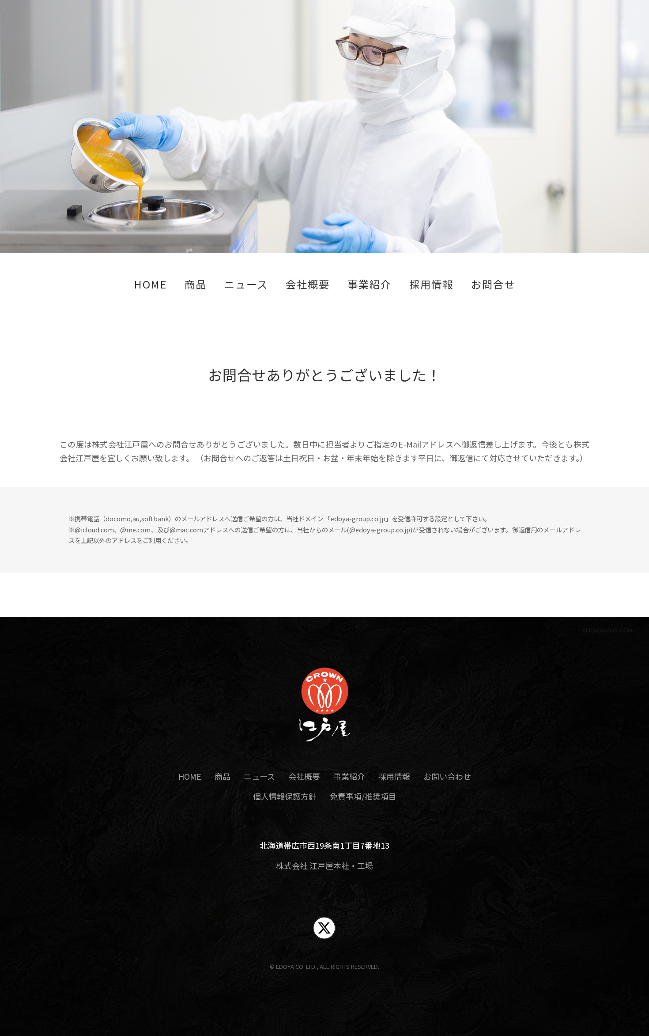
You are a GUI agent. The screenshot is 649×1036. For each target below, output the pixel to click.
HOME (150, 284)
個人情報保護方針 (285, 796)
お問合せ (493, 284)
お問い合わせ (447, 776)
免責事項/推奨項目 (363, 796)
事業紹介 (369, 284)
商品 (196, 284)
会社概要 (308, 284)
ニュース (246, 284)
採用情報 (431, 284)
